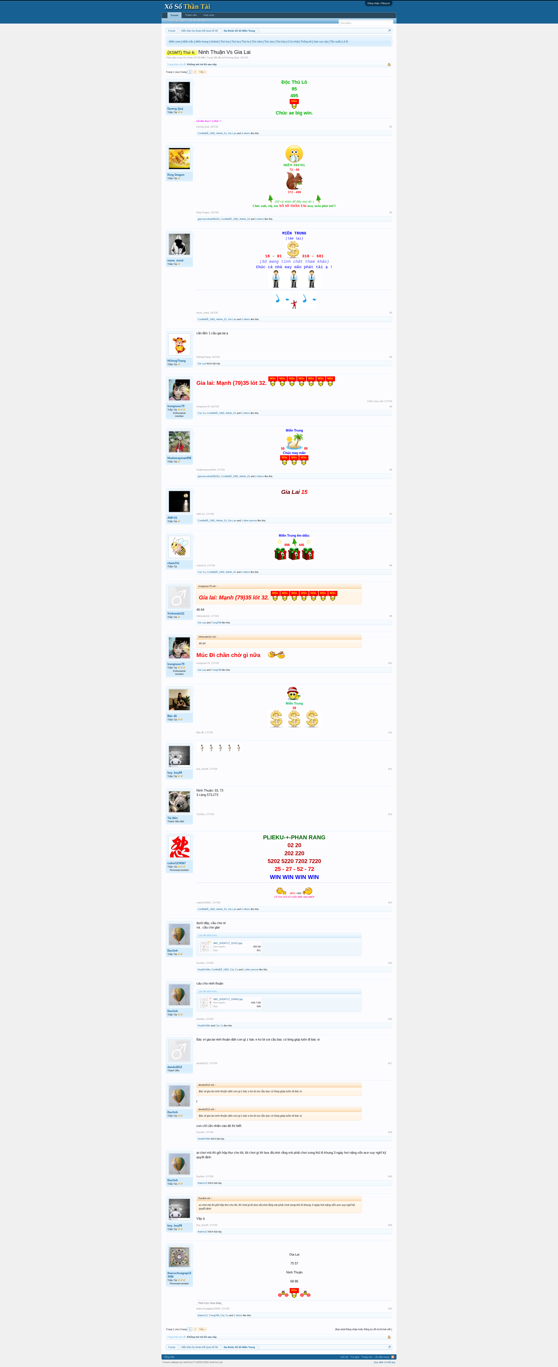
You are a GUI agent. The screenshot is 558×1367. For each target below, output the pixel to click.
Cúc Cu (202, 413)
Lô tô (345, 41)
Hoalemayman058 (179, 458)
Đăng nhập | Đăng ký (378, 3)
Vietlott (214, 41)
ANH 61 (172, 517)
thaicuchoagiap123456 (179, 1274)
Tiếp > (202, 72)
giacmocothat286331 (209, 219)
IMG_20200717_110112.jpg (227, 943)
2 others (246, 319)
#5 (391, 406)
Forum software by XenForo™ (193, 1362)
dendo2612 (174, 1067)
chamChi (173, 563)
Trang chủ (366, 1357)
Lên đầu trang (381, 1357)
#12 (390, 769)
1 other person (249, 520)
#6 (391, 469)
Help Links (208, 15)
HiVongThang (176, 360)
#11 (390, 732)
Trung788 (216, 622)
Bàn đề (172, 716)
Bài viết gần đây (197, 20)
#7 (391, 514)
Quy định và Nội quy (384, 1362)
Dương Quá (232, 57)
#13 (390, 814)
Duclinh (172, 950)
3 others (246, 133)
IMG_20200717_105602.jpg (228, 999)
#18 (390, 1132)
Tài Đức (172, 818)
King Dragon (175, 174)
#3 (391, 312)
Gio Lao (232, 133)
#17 (390, 1063)
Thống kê (306, 41)
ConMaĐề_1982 (206, 133)
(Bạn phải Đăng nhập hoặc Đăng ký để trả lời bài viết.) (363, 1329)
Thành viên (191, 15)
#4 (391, 357)
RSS (392, 1356)
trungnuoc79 (175, 406)
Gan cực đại (321, 41)
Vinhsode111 (175, 613)
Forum (174, 15)
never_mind (175, 260)
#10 (390, 663)
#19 (390, 1225)
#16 (390, 1019)
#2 (391, 212)
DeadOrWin (204, 969)
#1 (391, 126)
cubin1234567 (176, 863)
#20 (390, 1308)
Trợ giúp (354, 1357)
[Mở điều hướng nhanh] (389, 30)
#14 (390, 902)
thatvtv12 (203, 1183)
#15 (390, 963)
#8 (391, 565)
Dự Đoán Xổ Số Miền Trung (198, 57)
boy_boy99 (174, 772)
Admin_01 (221, 133)
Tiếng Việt (169, 1357)
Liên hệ (344, 1357)
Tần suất (335, 41)
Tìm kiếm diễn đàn (175, 20)
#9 (391, 616)
